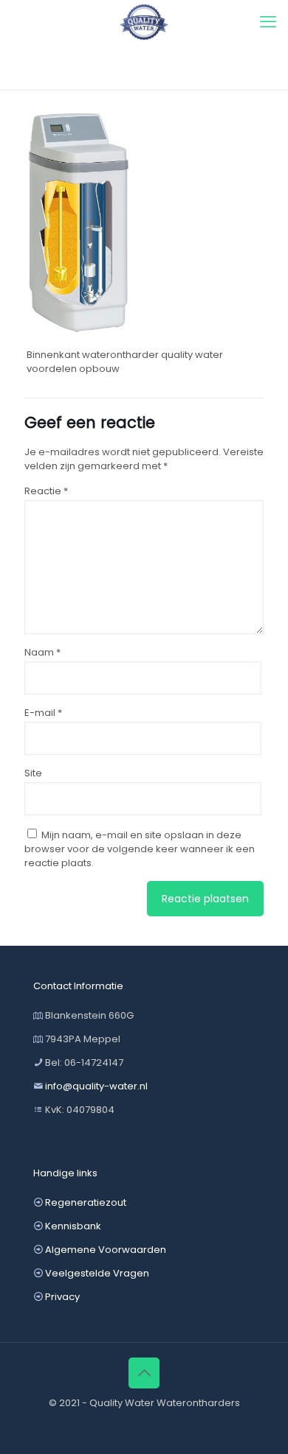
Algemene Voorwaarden (105, 1250)
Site (33, 773)
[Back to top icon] (144, 1373)
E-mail (43, 713)
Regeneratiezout (85, 1202)
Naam (42, 652)
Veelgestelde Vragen (97, 1273)
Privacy (62, 1297)
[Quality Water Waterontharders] (144, 22)
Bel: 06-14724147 (84, 1063)
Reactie (46, 491)
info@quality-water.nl (96, 1086)
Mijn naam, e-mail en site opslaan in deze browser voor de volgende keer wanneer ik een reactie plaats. (139, 849)
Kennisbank (73, 1226)
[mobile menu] (268, 22)
